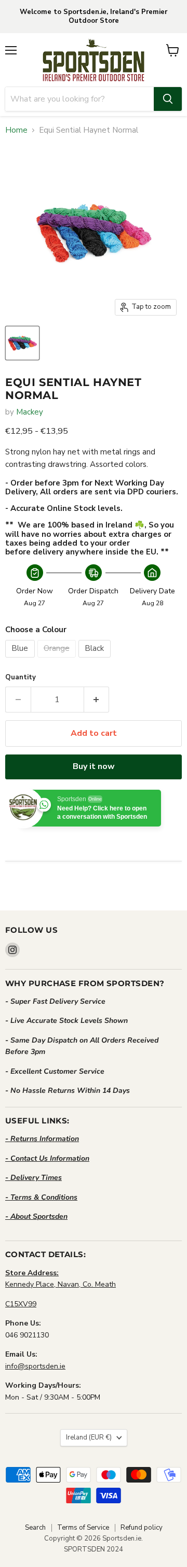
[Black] (95, 660)
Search (35, 1527)
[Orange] (58, 660)
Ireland (89, 1437)
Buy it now (94, 766)
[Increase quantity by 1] (97, 700)
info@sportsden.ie (35, 1366)
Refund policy (142, 1527)
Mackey (29, 412)
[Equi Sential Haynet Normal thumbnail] (22, 343)
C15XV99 (20, 1304)
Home (16, 130)
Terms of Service (83, 1527)
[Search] (168, 99)
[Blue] (21, 660)
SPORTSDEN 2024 (93, 1549)
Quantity (20, 677)
